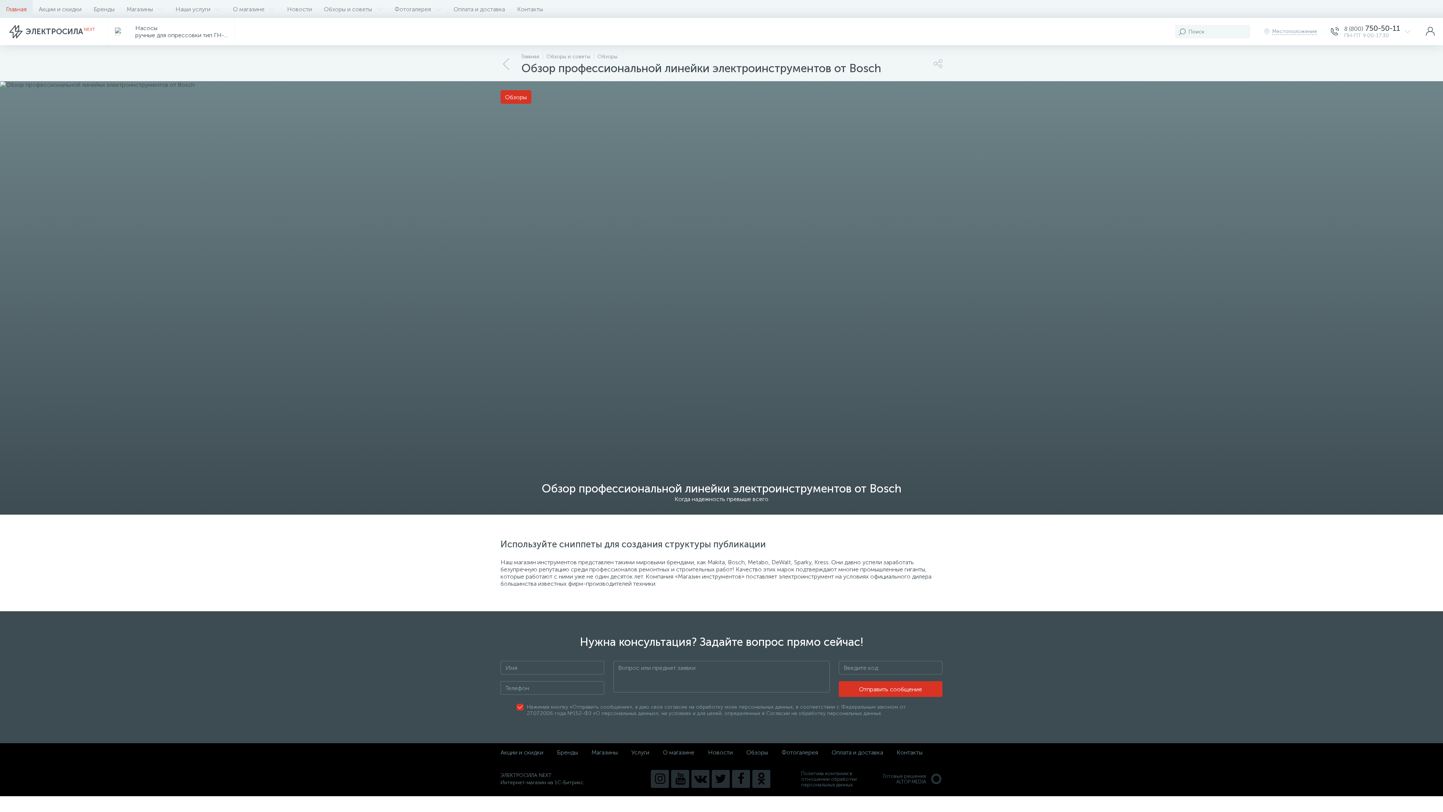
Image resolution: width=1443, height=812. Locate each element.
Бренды (104, 9)
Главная (16, 9)
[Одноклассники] (761, 779)
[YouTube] (680, 779)
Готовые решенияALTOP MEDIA (904, 779)
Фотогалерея (413, 9)
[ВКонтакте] (700, 779)
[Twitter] (721, 779)
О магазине (249, 9)
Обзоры (757, 752)
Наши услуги (192, 9)
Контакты (530, 9)
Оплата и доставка (479, 9)
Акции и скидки (60, 9)
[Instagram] (660, 779)
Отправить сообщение (890, 689)
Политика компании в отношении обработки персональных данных (829, 779)
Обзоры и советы (348, 9)
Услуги (640, 752)
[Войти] (1430, 31)
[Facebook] (741, 779)
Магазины (140, 9)
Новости (299, 9)
